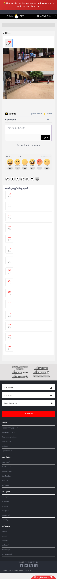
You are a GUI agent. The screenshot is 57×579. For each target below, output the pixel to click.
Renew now (46, 3)
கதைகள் (5, 506)
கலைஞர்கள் (6, 515)
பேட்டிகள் (5, 481)
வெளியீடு (5, 520)
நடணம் (4, 536)
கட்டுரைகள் (6, 501)
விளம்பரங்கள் (6, 441)
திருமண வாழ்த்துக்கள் (9, 437)
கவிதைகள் (5, 497)
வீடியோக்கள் (6, 462)
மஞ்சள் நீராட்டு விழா (8, 432)
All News (7, 33)
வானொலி (5, 446)
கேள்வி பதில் (6, 550)
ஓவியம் (4, 531)
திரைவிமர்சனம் (7, 471)
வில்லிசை (5, 540)
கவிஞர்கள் (5, 511)
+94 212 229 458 (32, 562)
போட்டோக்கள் (6, 467)
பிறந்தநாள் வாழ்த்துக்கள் (10, 428)
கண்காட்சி (5, 545)
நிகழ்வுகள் (5, 485)
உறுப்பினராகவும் (7, 554)
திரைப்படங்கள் (6, 476)
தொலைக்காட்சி (7, 451)
